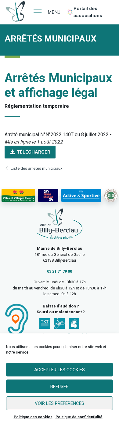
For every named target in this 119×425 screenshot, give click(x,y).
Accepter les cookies (59, 369)
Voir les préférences (59, 403)
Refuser (59, 386)
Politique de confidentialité (79, 417)
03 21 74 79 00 (59, 271)
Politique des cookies (33, 417)
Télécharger (33, 152)
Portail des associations (88, 12)
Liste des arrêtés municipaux (36, 168)
